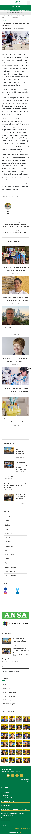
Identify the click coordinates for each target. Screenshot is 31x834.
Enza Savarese (18, 654)
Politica (7, 537)
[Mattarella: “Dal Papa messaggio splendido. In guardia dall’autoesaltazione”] (9, 497)
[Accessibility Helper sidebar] (29, 369)
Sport (7, 529)
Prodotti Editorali (5, 820)
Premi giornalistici (6, 817)
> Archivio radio (7, 685)
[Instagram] (12, 775)
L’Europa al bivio (8, 476)
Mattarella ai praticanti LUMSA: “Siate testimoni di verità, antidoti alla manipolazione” (15, 485)
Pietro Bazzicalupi (19, 644)
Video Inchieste (10, 567)
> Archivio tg (6, 688)
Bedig (21, 832)
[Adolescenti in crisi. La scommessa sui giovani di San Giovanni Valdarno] (9, 450)
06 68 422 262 (6, 793)
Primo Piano (9, 554)
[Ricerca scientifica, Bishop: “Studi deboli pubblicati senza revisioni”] (15, 346)
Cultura (10, 15)
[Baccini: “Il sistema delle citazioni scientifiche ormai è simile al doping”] (15, 315)
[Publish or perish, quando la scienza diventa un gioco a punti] (15, 406)
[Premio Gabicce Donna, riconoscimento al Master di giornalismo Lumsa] (15, 255)
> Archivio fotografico (9, 692)
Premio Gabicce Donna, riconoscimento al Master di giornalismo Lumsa (21, 465)
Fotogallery (9, 546)
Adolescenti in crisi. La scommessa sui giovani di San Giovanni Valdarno (21, 451)
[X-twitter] (17, 775)
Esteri (7, 521)
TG (6, 563)
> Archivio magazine (8, 696)
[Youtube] (21, 775)
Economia (8, 533)
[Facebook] (8, 775)
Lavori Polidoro (10, 575)
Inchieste (8, 550)
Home (3, 15)
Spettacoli (8, 542)
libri (17, 196)
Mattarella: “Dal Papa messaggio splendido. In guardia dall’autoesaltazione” (21, 498)
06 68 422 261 (5, 795)
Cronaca (8, 516)
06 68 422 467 (6, 805)
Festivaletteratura (8, 196)
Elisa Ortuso (6, 661)
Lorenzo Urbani (7, 28)
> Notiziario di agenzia (9, 704)
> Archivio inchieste (8, 700)
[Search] (28, 3)
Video (7, 559)
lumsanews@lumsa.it (7, 797)
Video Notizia (10, 571)
